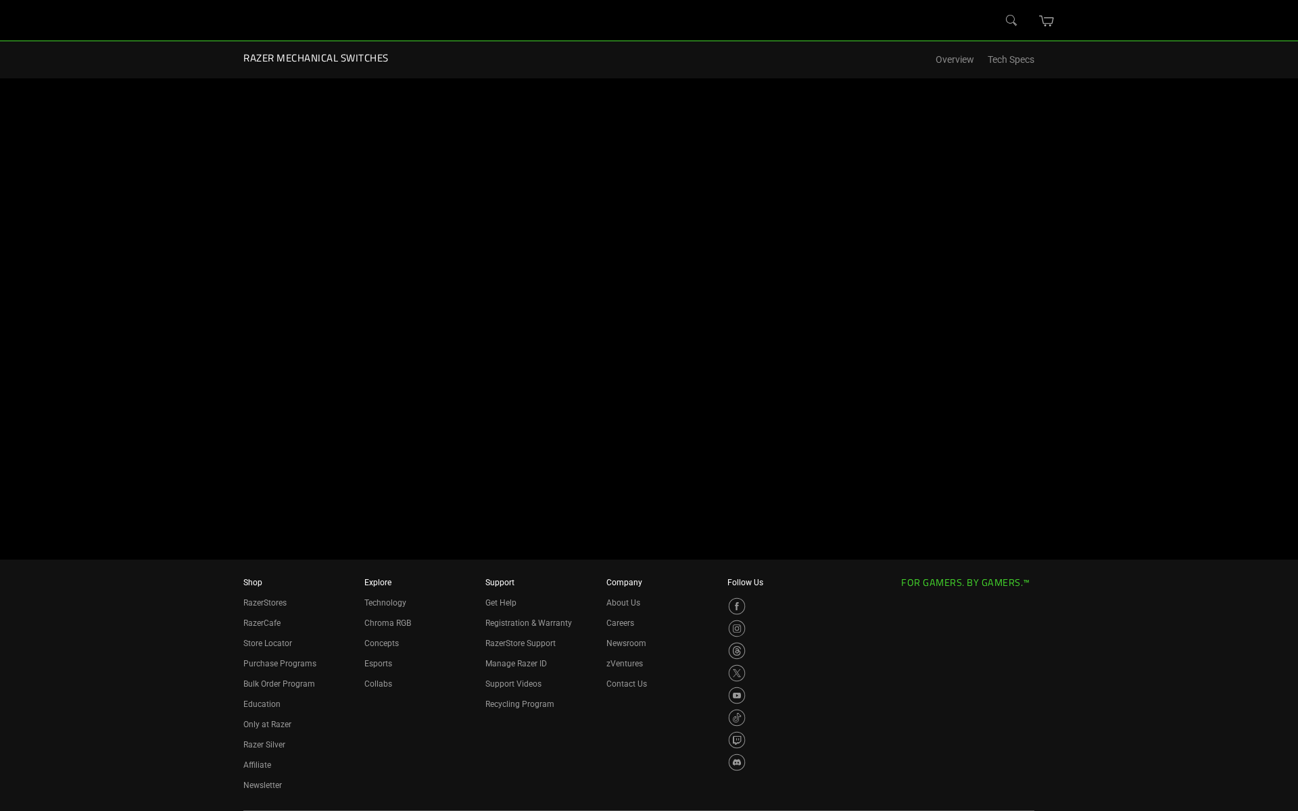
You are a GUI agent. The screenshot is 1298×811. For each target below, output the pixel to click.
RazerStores (265, 603)
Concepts (381, 643)
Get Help (500, 603)
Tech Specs (1011, 59)
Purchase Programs (279, 663)
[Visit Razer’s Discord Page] (736, 762)
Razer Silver (264, 744)
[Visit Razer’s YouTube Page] (736, 695)
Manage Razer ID (516, 663)
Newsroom (626, 643)
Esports (378, 663)
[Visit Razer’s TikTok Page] (736, 717)
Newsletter (262, 785)
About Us (623, 603)
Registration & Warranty (528, 623)
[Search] (1012, 21)
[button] (1047, 21)
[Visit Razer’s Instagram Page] (736, 628)
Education (262, 704)
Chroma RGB (387, 623)
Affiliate (257, 765)
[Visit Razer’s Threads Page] (736, 650)
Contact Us (626, 684)
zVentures (624, 663)
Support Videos (513, 684)
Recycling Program (519, 704)
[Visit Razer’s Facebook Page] (736, 606)
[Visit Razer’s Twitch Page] (736, 740)
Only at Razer (267, 724)
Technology (385, 603)
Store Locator (267, 643)
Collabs (378, 684)
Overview (955, 59)
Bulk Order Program (279, 684)
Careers (620, 623)
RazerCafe (262, 623)
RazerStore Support (520, 643)
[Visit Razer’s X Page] (736, 673)
